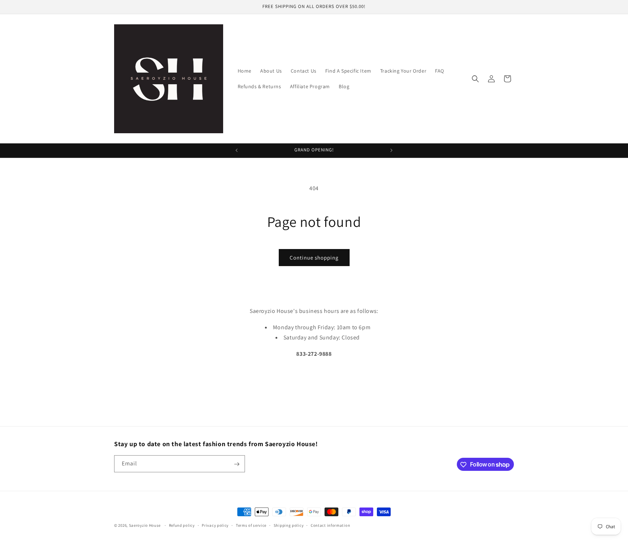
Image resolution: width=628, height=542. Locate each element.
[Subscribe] (237, 464)
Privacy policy (215, 524)
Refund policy (182, 524)
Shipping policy (289, 524)
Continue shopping (314, 257)
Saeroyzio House (145, 525)
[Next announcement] (391, 150)
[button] (475, 79)
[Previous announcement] (237, 150)
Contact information (330, 524)
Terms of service (251, 524)
